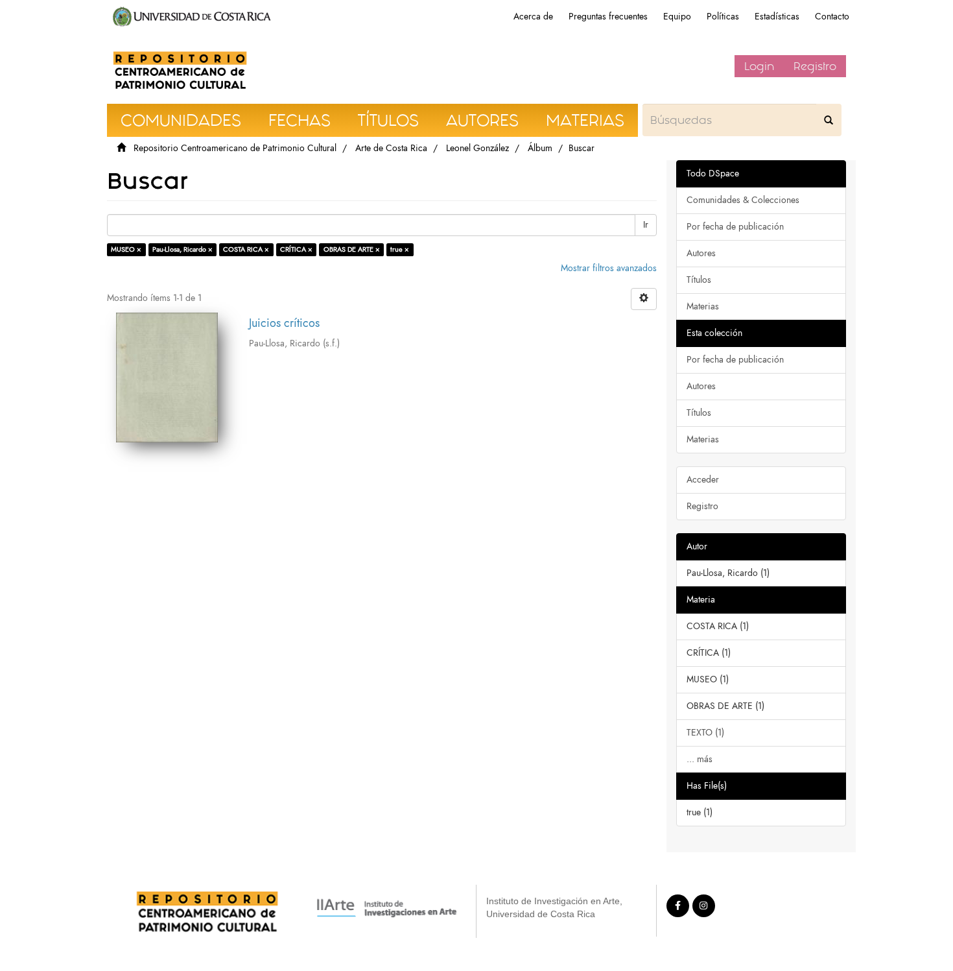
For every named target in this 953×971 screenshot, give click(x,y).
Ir (645, 225)
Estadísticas (777, 16)
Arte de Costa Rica (391, 148)
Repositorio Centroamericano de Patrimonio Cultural (235, 148)
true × (399, 249)
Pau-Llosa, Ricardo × (182, 249)
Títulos (699, 280)
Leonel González (477, 148)
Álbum (540, 148)
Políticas (723, 16)
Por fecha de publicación (735, 227)
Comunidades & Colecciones (743, 200)
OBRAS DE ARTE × (352, 249)
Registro (815, 66)
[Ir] (828, 120)
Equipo (677, 16)
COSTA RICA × (246, 249)
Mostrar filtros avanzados (609, 268)
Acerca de (533, 16)
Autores (701, 253)
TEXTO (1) (705, 732)
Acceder (703, 480)
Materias (703, 306)
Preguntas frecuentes (608, 16)
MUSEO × (126, 249)
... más (699, 759)
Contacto (832, 16)
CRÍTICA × (296, 249)
